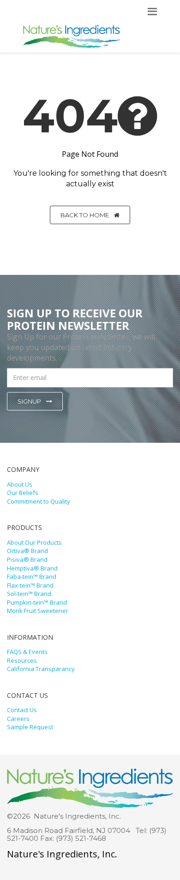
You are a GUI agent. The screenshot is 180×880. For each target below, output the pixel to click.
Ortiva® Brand (27, 551)
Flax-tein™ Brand (30, 585)
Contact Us (22, 710)
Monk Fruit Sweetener (37, 610)
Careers (18, 718)
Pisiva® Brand (27, 559)
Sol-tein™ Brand (29, 593)
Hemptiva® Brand (32, 568)
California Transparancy (41, 669)
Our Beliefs (22, 492)
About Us (19, 484)
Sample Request (30, 727)
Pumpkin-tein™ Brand (37, 602)
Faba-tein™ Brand (31, 576)
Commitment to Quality (38, 501)
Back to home (85, 215)
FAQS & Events (27, 652)
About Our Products (34, 542)
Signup (30, 401)
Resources (22, 660)
